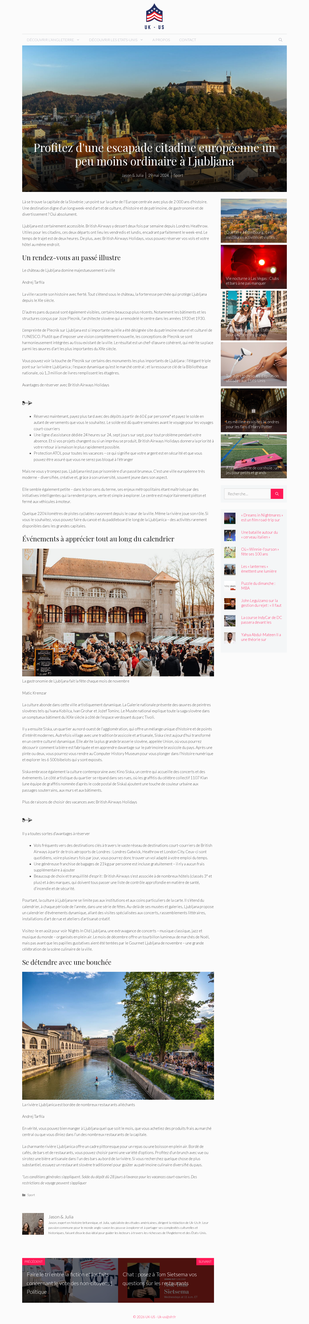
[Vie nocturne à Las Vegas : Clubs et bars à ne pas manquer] (254, 285)
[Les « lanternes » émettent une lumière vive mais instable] (229, 572)
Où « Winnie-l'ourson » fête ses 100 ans (260, 551)
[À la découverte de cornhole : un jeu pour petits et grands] (254, 475)
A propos (161, 40)
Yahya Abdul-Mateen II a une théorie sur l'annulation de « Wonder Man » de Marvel (261, 641)
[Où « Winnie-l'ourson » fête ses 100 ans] (229, 555)
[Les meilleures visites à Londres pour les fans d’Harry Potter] (254, 429)
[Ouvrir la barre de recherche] (280, 39)
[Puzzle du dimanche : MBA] (229, 589)
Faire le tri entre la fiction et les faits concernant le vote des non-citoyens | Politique (69, 1283)
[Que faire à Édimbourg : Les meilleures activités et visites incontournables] (254, 239)
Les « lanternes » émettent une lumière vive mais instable (259, 571)
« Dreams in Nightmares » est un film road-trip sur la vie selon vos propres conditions (262, 522)
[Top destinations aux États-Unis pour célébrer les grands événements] (254, 337)
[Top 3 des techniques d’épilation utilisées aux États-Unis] (254, 383)
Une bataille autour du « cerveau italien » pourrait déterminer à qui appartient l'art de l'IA (262, 539)
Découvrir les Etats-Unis (113, 40)
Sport (31, 1195)
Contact (187, 40)
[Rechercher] (277, 494)
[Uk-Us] (154, 16)
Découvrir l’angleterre (50, 40)
